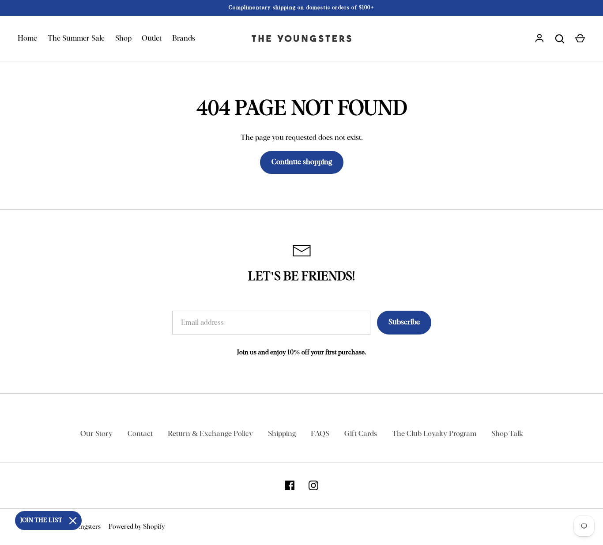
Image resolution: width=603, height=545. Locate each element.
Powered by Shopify (137, 526)
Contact (140, 434)
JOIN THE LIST (41, 520)
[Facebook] (289, 485)
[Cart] (580, 39)
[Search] (559, 39)
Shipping (282, 434)
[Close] (72, 520)
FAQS (320, 434)
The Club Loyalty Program (434, 434)
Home (27, 38)
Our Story (96, 434)
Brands (183, 38)
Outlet (152, 38)
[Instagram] (313, 485)
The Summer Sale (76, 38)
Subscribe (404, 322)
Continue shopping (301, 162)
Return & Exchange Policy (210, 434)
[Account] (539, 39)
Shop (123, 38)
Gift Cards (360, 434)
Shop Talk (507, 434)
